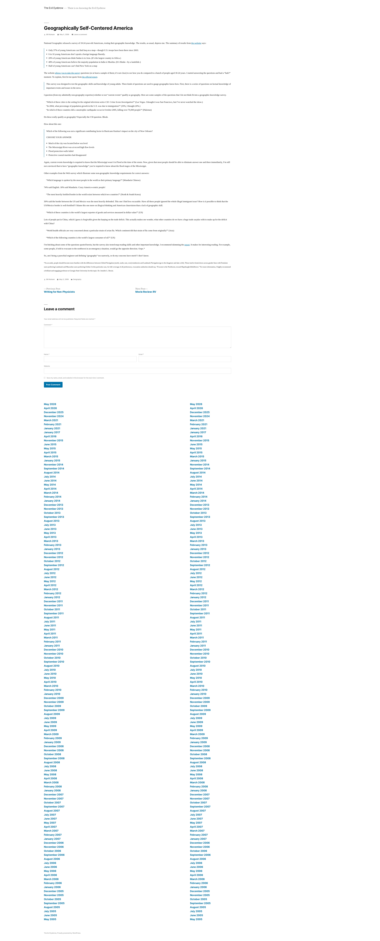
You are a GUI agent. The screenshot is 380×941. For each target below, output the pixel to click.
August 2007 (52, 810)
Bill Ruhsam (50, 34)
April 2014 (50, 488)
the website (196, 43)
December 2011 (53, 601)
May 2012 (50, 581)
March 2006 (51, 879)
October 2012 (52, 561)
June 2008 (50, 770)
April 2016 (50, 436)
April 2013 (50, 536)
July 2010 (50, 669)
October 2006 (52, 850)
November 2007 (54, 798)
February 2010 (52, 689)
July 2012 (50, 573)
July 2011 (49, 621)
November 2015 (53, 440)
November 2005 (54, 895)
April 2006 (50, 875)
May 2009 (50, 726)
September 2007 (54, 806)
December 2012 (53, 553)
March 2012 (51, 589)
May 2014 (50, 484)
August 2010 (51, 665)
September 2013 (54, 516)
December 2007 (54, 794)
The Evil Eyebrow (53, 7)
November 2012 (53, 557)
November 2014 (53, 464)
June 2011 (50, 625)
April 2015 (50, 452)
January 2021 (52, 428)
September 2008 (54, 758)
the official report (89, 77)
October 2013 (52, 512)
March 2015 (51, 456)
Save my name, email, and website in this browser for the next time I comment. (75, 378)
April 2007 (50, 826)
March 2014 (51, 492)
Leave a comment (80, 34)
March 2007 (51, 830)
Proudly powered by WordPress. (69, 933)
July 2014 (50, 476)
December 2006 (54, 842)
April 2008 (50, 778)
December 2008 (54, 746)
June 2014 (50, 480)
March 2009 (51, 734)
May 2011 (49, 629)
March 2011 (51, 637)
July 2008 (50, 766)
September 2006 (54, 854)
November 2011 (53, 605)
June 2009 (50, 722)
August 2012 (51, 569)
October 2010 (52, 657)
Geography (77, 279)
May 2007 (50, 822)
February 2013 (52, 544)
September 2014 (54, 468)
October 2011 (52, 609)
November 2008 (54, 750)
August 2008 (52, 762)
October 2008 (52, 754)
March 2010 (51, 685)
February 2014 (52, 496)
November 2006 (54, 846)
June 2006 (50, 866)
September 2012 (54, 565)
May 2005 (50, 919)
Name (46, 354)
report (187, 244)
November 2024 (54, 416)
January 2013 (52, 549)
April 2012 (50, 585)
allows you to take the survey (67, 73)
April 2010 (50, 681)
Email (141, 354)
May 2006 (50, 870)
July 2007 (50, 814)
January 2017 (52, 432)
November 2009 (54, 701)
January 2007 (52, 838)
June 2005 (50, 915)
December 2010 (53, 649)
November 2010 (53, 653)
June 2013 (50, 528)
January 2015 (52, 460)
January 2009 (52, 742)
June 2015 (50, 444)
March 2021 (51, 420)
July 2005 (50, 911)
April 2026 (50, 408)
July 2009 (50, 718)
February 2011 (52, 641)
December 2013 (53, 504)
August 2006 (52, 858)
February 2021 (52, 424)
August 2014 (51, 472)
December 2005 (54, 891)
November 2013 (53, 508)
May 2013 (50, 532)
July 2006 (50, 862)
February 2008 (53, 786)
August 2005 (52, 907)
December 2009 (54, 698)
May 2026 (50, 404)
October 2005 (52, 899)
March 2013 (51, 541)
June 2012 (50, 577)
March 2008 (51, 782)
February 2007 (53, 834)
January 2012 (52, 597)
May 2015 (50, 448)
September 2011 (54, 613)
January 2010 (52, 693)
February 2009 (53, 738)
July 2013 (50, 524)
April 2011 (50, 633)
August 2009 (52, 714)
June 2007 (50, 818)
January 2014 (52, 500)
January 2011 (52, 645)
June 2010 (50, 673)
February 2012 (52, 593)
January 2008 (52, 790)
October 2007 (52, 802)
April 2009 (50, 730)
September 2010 (54, 661)
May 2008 (50, 774)
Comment (48, 325)
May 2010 (50, 677)
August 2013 (51, 520)
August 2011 (51, 617)
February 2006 (53, 883)
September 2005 (54, 903)
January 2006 (52, 887)
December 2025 (54, 412)
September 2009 (54, 710)
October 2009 (52, 706)
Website (47, 366)
